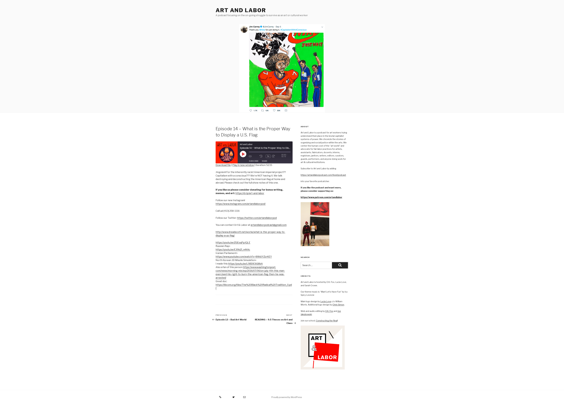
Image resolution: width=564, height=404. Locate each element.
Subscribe (253, 161)
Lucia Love (325, 301)
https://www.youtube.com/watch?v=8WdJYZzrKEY (244, 256)
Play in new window (243, 165)
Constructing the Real (326, 320)
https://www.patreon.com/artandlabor (321, 197)
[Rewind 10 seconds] (262, 156)
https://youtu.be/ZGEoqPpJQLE (233, 242)
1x (268, 156)
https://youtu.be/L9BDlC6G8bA (245, 263)
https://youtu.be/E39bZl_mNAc (233, 249)
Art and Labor (241, 10)
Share (264, 161)
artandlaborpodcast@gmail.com (269, 225)
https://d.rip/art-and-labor (249, 193)
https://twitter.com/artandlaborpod (257, 218)
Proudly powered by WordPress (286, 397)
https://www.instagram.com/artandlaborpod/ (241, 203)
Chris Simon (338, 304)
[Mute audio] (253, 156)
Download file (223, 165)
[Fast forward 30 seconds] (276, 156)
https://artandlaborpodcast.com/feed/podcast (323, 175)
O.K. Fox (329, 311)
